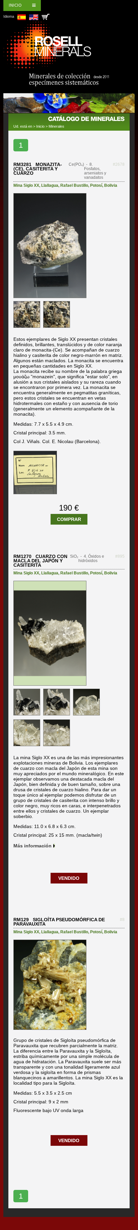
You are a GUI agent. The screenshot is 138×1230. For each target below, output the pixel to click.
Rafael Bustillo (74, 185)
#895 (120, 556)
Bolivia (110, 185)
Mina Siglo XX (26, 185)
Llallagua (49, 185)
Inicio (15, 5)
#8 (122, 919)
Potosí (96, 185)
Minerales (56, 126)
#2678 (119, 164)
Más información (32, 845)
